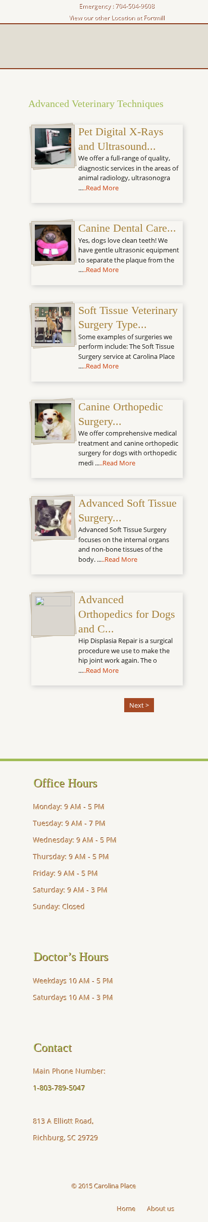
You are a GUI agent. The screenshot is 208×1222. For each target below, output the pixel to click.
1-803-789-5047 (59, 1088)
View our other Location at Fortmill (117, 17)
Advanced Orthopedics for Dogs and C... (126, 613)
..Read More (101, 187)
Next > (139, 705)
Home (126, 1208)
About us (161, 1208)
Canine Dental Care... (127, 228)
